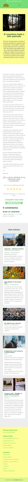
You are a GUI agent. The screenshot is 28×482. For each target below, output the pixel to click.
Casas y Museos (8, 457)
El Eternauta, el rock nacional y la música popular (13, 351)
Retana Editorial (8, 445)
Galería (5, 464)
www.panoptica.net (9, 440)
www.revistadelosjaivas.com (11, 438)
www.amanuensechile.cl (10, 443)
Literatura (6, 398)
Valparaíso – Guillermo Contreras (14, 249)
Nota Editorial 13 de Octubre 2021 (12, 282)
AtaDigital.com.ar (18, 480)
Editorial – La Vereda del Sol (11, 461)
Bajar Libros (7, 454)
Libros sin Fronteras (9, 447)
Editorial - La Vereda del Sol (11, 284)
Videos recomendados (9, 471)
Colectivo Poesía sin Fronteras (12, 250)
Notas (5, 353)
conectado (16, 214)
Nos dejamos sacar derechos (12, 323)
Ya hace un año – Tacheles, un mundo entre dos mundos (13, 394)
